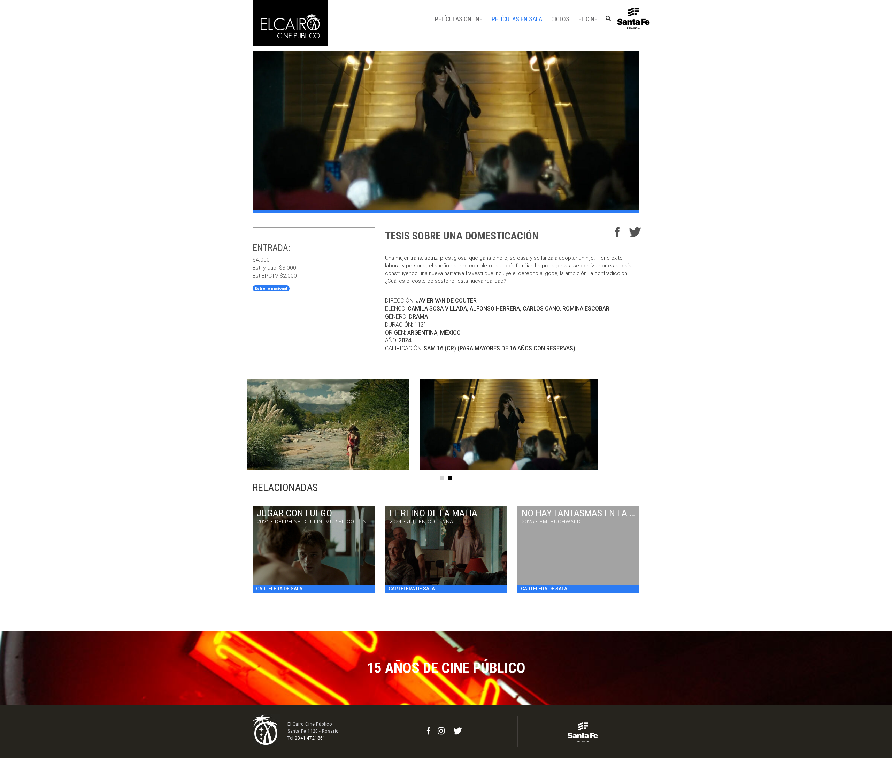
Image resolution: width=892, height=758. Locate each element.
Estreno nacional (271, 288)
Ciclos (560, 19)
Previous (237, 424)
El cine (588, 19)
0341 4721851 (310, 738)
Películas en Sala (517, 19)
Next (655, 424)
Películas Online (459, 19)
